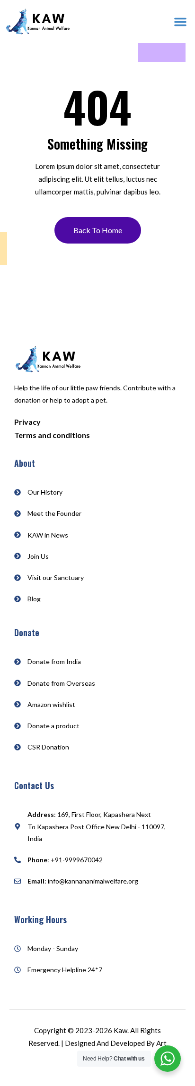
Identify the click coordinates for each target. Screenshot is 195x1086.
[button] (180, 22)
